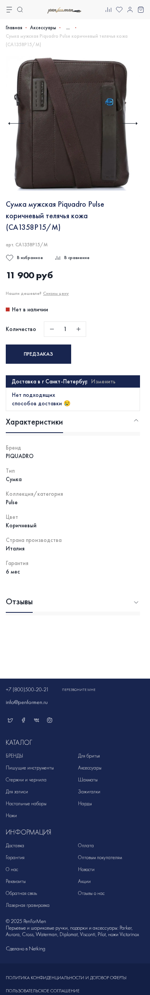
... (68, 27)
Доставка (15, 845)
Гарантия (15, 857)
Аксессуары (43, 28)
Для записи (17, 791)
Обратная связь (21, 893)
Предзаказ (38, 354)
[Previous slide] (16, 123)
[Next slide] (130, 123)
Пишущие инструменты (30, 768)
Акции (84, 881)
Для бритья (89, 756)
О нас (12, 869)
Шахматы (88, 780)
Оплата (86, 845)
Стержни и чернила (26, 780)
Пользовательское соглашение (43, 990)
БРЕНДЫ (14, 756)
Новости (86, 869)
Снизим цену (56, 293)
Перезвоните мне (78, 689)
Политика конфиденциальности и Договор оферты (66, 977)
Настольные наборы (26, 803)
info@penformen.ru (27, 702)
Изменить (103, 381)
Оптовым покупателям (100, 857)
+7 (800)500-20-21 (27, 689)
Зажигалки (89, 791)
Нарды (85, 803)
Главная (14, 28)
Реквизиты (16, 881)
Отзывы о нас (91, 893)
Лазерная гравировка (28, 905)
